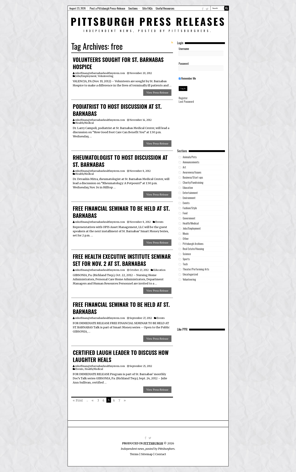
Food (185, 213)
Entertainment (190, 193)
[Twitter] (207, 8)
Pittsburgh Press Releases (148, 21)
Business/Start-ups (193, 177)
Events (159, 221)
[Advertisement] (201, 128)
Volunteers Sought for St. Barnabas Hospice (118, 63)
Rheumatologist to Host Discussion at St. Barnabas (120, 160)
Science (187, 254)
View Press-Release (157, 92)
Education (159, 270)
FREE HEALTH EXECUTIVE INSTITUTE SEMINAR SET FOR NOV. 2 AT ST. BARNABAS (122, 259)
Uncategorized (190, 274)
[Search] (226, 8)
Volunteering (105, 76)
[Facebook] (202, 8)
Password (184, 63)
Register (183, 98)
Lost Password (186, 101)
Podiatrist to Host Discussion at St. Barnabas (117, 109)
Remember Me (188, 78)
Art (184, 167)
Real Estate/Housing (193, 249)
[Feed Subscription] (172, 42)
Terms (134, 454)
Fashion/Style (190, 208)
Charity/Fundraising (193, 182)
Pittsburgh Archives (193, 244)
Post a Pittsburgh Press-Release (107, 8)
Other (186, 239)
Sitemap (147, 454)
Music (186, 233)
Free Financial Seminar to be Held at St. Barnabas (121, 211)
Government (189, 218)
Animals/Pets (190, 157)
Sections (133, 8)
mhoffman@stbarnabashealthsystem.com (100, 73)
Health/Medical (84, 122)
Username (184, 49)
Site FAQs (147, 8)
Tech (185, 264)
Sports (186, 259)
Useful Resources (165, 8)
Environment (189, 198)
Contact (160, 454)
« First (78, 400)
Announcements (191, 162)
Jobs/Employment (86, 76)
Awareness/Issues (192, 172)
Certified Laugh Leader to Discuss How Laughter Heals (121, 356)
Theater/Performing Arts (196, 269)
